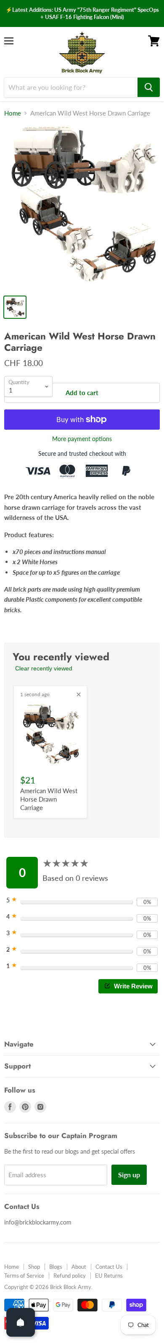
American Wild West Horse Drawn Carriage (48, 799)
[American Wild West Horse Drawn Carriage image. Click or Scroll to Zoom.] (82, 207)
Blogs (55, 1266)
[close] (78, 694)
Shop (34, 1266)
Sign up (129, 1175)
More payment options (82, 439)
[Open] (20, 1322)
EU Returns (109, 1275)
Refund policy (69, 1275)
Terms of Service (24, 1275)
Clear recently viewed (43, 668)
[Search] (149, 87)
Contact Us (108, 1266)
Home (12, 113)
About (78, 1266)
